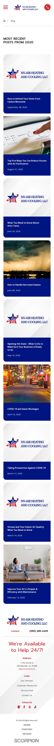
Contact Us (27, 695)
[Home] (26, 7)
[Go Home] (4, 21)
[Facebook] (24, 707)
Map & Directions (27, 669)
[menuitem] (27, 724)
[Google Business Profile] (18, 707)
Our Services (27, 680)
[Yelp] (29, 707)
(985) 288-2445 (38, 631)
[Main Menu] (5, 7)
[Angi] (35, 707)
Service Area (27, 690)
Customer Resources (27, 685)
